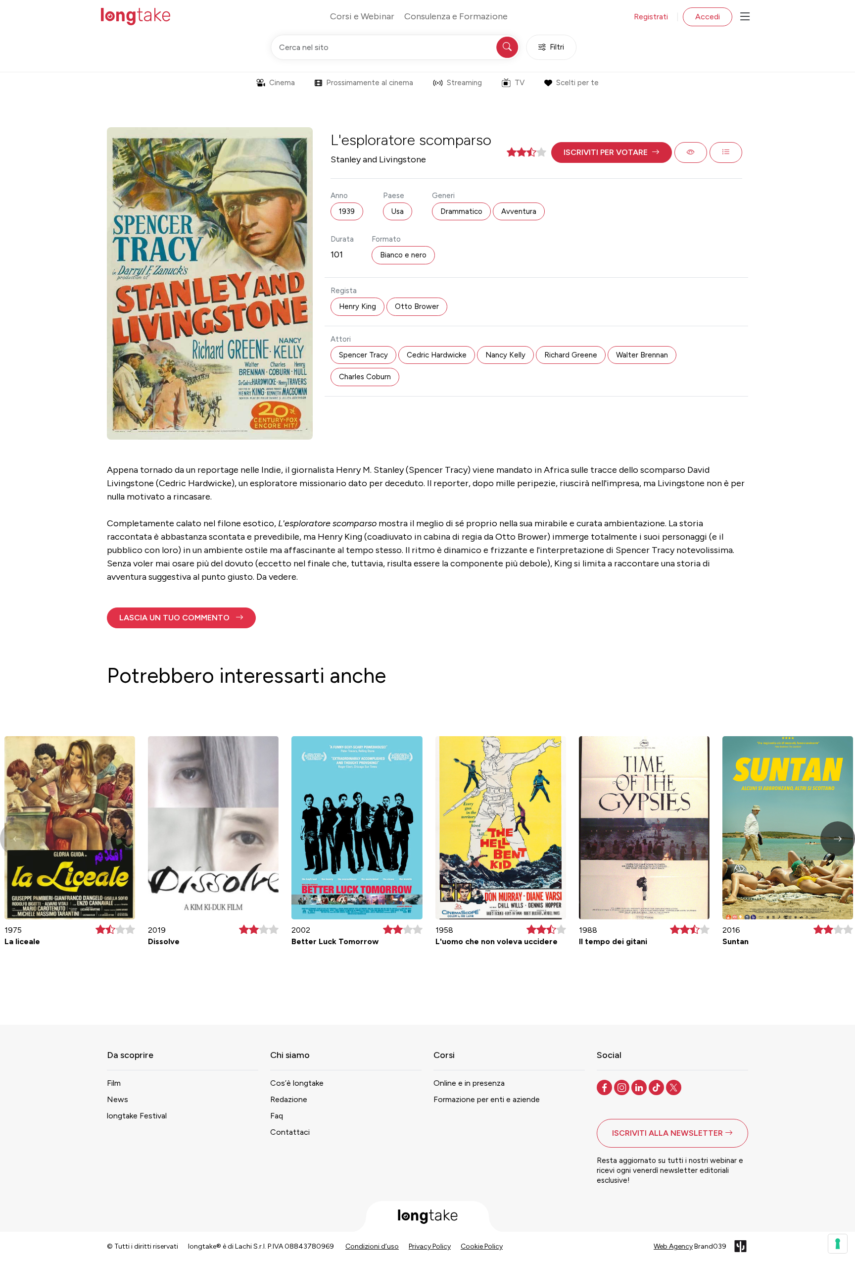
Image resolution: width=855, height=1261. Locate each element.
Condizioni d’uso (372, 1246)
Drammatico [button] (461, 211)
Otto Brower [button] (417, 306)
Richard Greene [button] (570, 355)
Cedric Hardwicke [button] (437, 355)
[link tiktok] (657, 1086)
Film (114, 1083)
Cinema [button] (282, 82)
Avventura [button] (518, 211)
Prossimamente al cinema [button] (369, 82)
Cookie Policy (482, 1246)
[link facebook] (605, 1086)
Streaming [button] (464, 82)
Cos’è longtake (297, 1083)
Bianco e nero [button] (403, 255)
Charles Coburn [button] (365, 376)
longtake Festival (137, 1115)
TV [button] (519, 82)
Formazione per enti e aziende (486, 1099)
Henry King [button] (357, 306)
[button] (611, 152)
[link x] (674, 1086)
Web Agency (673, 1246)
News (117, 1099)
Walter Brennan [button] (642, 355)
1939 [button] (347, 211)
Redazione (288, 1099)
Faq (276, 1115)
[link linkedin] (640, 1086)
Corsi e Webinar (362, 16)
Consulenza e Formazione (456, 16)
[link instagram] (622, 1086)
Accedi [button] (707, 16)
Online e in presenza (469, 1083)
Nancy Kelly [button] (505, 355)
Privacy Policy (430, 1246)
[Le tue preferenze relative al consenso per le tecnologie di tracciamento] (837, 1243)
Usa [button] (397, 211)
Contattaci (290, 1132)
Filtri (557, 47)
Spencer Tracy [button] (363, 355)
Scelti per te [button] (577, 82)
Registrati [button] (651, 16)
